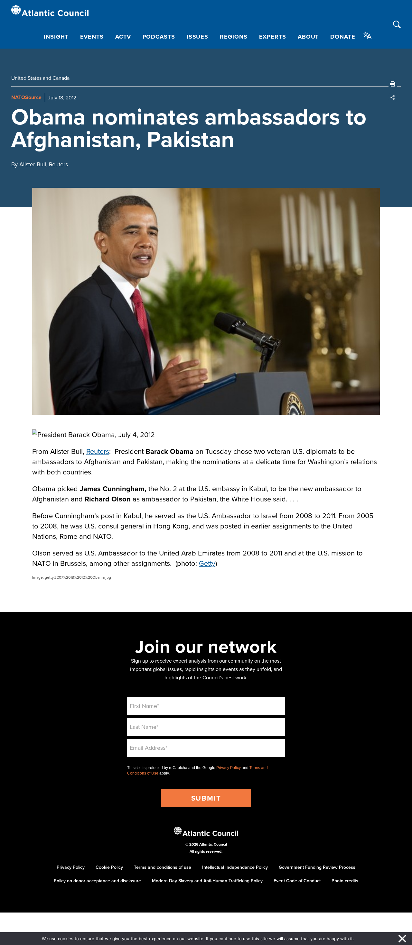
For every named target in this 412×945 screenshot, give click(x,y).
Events (92, 36)
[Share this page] (393, 97)
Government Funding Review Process (317, 867)
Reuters (97, 451)
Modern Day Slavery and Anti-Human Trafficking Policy (207, 880)
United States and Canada (40, 77)
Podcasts (159, 36)
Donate (342, 36)
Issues (197, 36)
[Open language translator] (367, 35)
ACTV (123, 36)
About (308, 36)
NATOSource (26, 97)
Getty (207, 563)
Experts (272, 36)
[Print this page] (393, 84)
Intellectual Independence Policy (235, 867)
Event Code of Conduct (297, 880)
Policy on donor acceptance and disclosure (97, 880)
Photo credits (345, 880)
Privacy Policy (228, 768)
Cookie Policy (109, 867)
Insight (56, 36)
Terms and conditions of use (162, 867)
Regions (233, 36)
